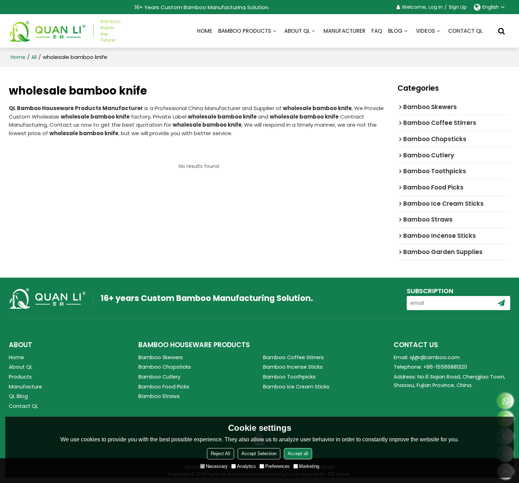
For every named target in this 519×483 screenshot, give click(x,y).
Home (204, 31)
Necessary (217, 466)
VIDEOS (425, 31)
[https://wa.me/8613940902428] (506, 401)
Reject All (220, 453)
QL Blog (18, 396)
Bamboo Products (244, 31)
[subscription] (501, 303)
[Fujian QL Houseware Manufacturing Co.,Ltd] (47, 31)
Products (20, 376)
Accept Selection (258, 453)
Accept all (298, 453)
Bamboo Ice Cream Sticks (296, 386)
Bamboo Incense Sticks (293, 366)
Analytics (246, 466)
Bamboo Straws (159, 396)
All (34, 57)
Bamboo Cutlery (159, 376)
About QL (297, 31)
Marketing (309, 466)
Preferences (277, 466)
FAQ (376, 31)
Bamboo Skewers (160, 357)
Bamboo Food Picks (163, 386)
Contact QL (465, 31)
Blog (395, 31)
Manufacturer (344, 31)
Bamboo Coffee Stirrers (293, 357)
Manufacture (25, 386)
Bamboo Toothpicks (289, 376)
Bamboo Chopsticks (164, 366)
